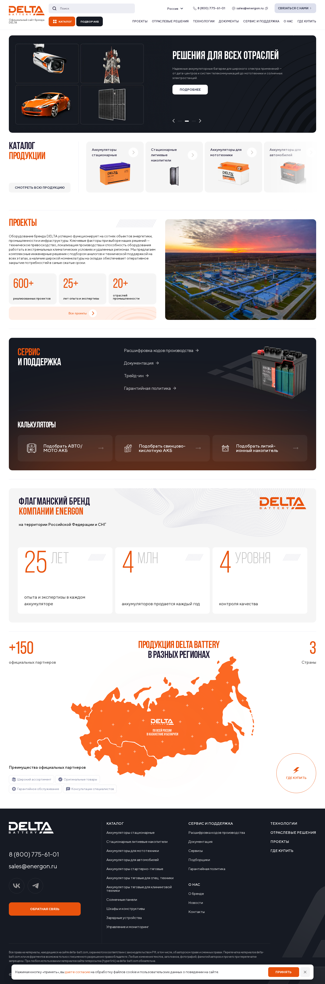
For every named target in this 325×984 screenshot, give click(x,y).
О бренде (196, 894)
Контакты (196, 912)
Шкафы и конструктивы (125, 909)
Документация (139, 362)
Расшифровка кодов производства (158, 350)
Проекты (139, 21)
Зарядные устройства (124, 918)
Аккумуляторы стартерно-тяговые (134, 869)
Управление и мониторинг (127, 927)
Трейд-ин (133, 375)
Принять (283, 972)
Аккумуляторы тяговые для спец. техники (140, 878)
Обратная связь (44, 909)
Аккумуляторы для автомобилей (132, 860)
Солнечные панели (121, 899)
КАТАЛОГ (65, 21)
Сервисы (195, 851)
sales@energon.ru (250, 8)
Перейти (190, 105)
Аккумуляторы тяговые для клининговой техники (139, 888)
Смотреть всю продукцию (40, 187)
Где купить (306, 21)
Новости (195, 903)
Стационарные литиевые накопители (137, 842)
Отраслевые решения (170, 21)
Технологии (203, 21)
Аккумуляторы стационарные (130, 832)
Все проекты (78, 313)
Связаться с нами (293, 8)
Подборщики (199, 860)
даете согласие (77, 972)
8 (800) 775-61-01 (34, 854)
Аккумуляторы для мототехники (132, 851)
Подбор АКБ (89, 21)
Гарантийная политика (147, 388)
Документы (229, 21)
